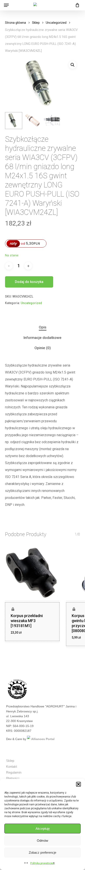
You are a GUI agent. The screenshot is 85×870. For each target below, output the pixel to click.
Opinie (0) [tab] (42, 348)
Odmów (42, 840)
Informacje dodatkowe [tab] (42, 337)
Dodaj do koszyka (29, 282)
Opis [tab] (42, 327)
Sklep (36, 23)
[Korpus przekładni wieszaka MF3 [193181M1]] (32, 573)
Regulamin (13, 772)
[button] (78, 784)
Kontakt (11, 766)
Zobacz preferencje (42, 852)
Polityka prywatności (42, 863)
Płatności (12, 778)
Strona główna (15, 23)
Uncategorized (56, 23)
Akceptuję (43, 828)
